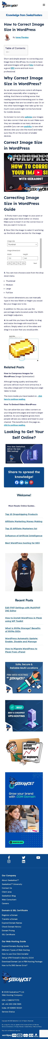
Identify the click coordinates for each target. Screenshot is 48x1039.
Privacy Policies (19, 1026)
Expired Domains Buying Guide (15, 946)
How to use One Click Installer (15, 954)
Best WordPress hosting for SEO (22, 543)
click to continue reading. (14, 425)
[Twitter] (21, 482)
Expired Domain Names (12, 923)
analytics (28, 126)
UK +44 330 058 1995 (11, 1004)
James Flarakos (22, 37)
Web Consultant (9, 899)
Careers (5, 903)
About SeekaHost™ (10, 880)
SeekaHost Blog (9, 896)
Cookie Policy (28, 1026)
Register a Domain (10, 915)
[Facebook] (17, 482)
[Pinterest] (31, 482)
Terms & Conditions (7, 1026)
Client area (6, 892)
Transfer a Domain (10, 919)
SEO (12, 68)
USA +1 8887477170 (10, 1000)
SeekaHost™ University (12, 884)
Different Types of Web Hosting (16, 950)
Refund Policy (37, 1026)
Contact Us (7, 888)
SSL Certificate (8, 934)
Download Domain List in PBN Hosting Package (22, 961)
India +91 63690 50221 (12, 1008)
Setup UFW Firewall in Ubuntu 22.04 (18, 958)
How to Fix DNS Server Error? (14, 965)
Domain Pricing (8, 930)
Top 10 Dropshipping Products (21, 514)
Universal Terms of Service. (31, 1024)
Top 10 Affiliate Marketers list (21, 528)
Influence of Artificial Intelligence (23, 535)
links (31, 65)
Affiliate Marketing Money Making (23, 521)
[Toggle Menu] (44, 5)
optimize (28, 117)
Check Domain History (11, 927)
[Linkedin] (26, 482)
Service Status (8, 1012)
